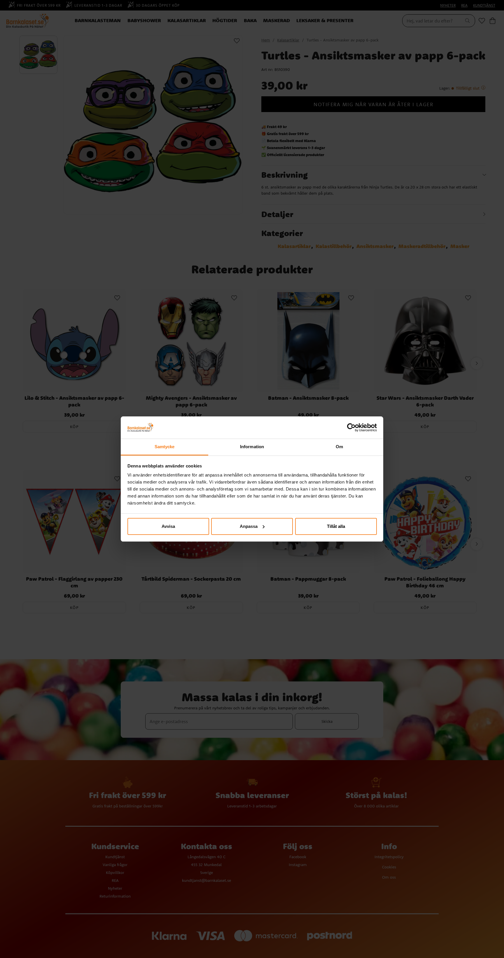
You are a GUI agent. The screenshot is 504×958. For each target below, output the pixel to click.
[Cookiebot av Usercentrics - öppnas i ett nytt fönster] (351, 427)
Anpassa (249, 526)
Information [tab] (252, 446)
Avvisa (168, 526)
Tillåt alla (336, 526)
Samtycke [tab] (165, 446)
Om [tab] (339, 446)
